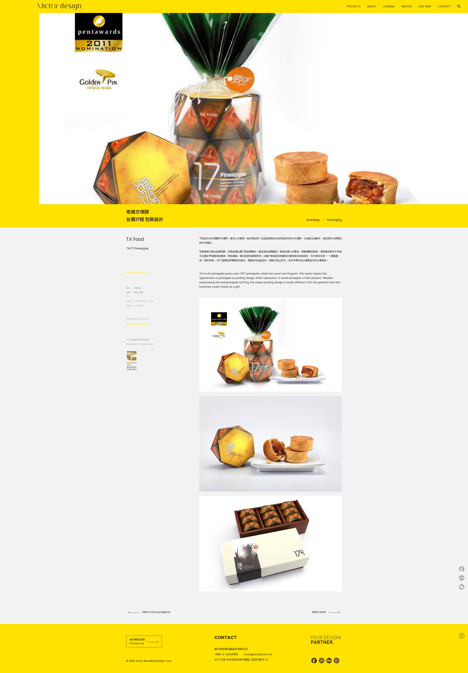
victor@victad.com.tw (258, 654)
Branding (313, 220)
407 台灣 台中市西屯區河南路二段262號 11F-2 (241, 659)
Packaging (334, 220)
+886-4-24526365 (226, 654)
